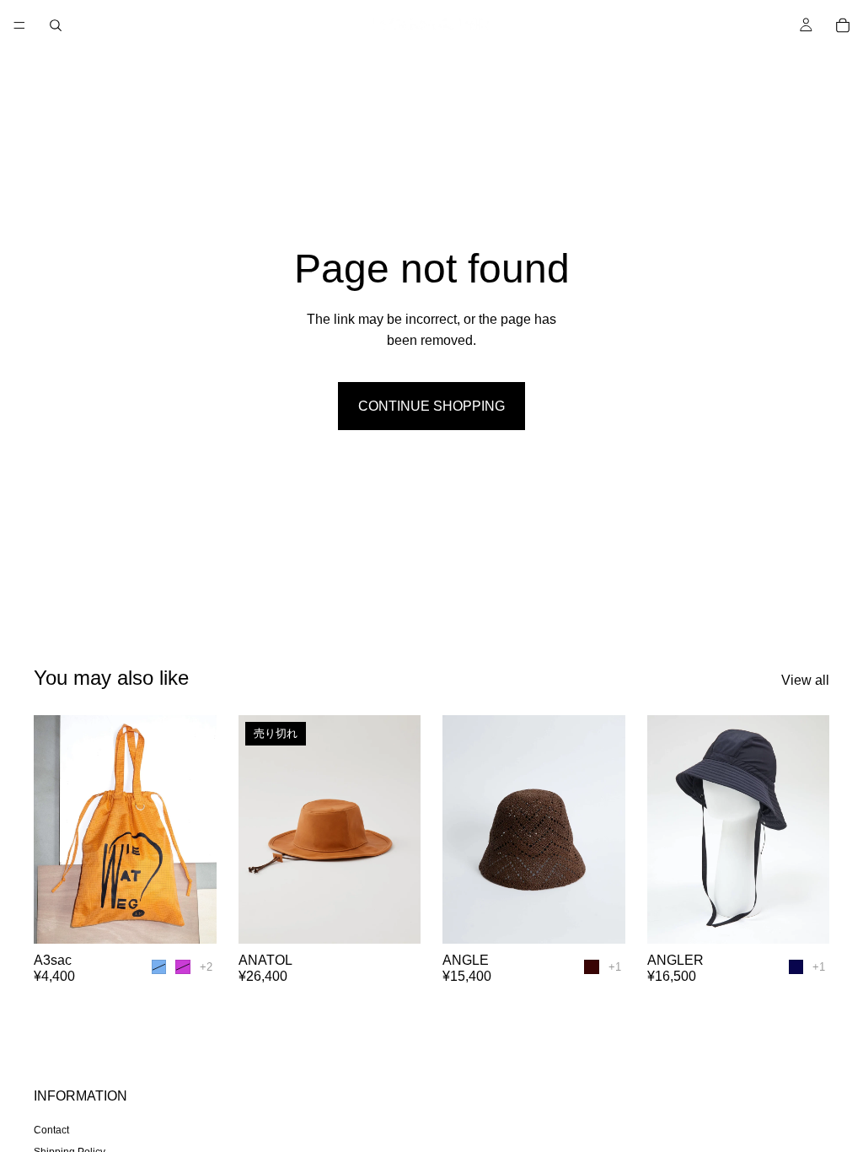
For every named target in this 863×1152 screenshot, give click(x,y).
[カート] (842, 25)
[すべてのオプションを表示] (206, 966)
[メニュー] (19, 25)
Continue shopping (431, 406)
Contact (51, 1130)
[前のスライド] (52, 829)
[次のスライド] (198, 829)
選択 (205, 917)
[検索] (55, 25)
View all (805, 680)
